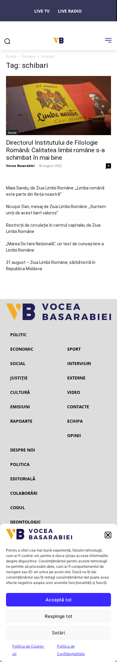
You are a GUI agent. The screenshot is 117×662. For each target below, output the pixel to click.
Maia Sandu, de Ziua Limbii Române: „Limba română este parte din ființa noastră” (55, 191)
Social (12, 132)
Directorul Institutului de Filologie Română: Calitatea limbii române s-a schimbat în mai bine (55, 150)
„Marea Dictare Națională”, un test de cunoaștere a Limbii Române (55, 246)
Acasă (11, 56)
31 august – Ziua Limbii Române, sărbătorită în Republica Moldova (50, 265)
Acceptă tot (59, 600)
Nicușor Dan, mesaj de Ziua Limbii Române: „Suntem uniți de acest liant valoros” (56, 209)
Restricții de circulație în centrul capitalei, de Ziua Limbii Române (53, 228)
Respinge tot (58, 616)
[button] (108, 535)
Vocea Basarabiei (20, 165)
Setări (58, 633)
